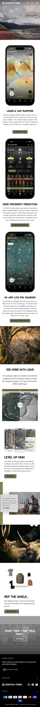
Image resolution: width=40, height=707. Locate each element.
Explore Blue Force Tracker (20, 320)
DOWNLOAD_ (10, 476)
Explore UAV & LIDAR (20, 132)
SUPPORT (6, 678)
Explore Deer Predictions (20, 225)
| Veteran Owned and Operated (27, 704)
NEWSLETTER (8, 658)
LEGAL (5, 691)
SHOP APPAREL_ (11, 611)
